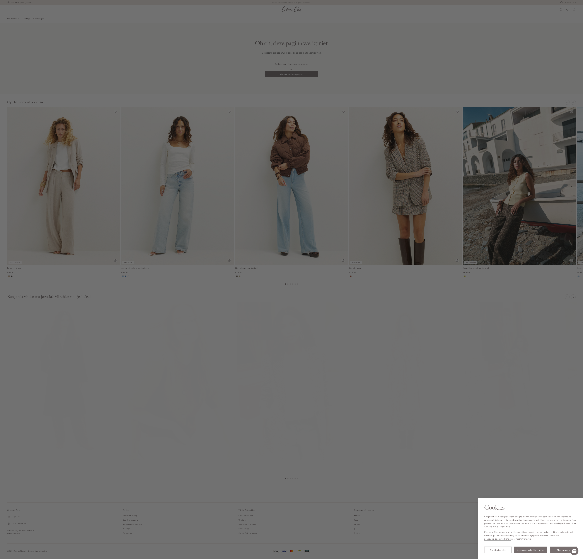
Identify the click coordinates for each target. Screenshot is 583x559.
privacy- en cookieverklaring (497, 538)
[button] (574, 551)
